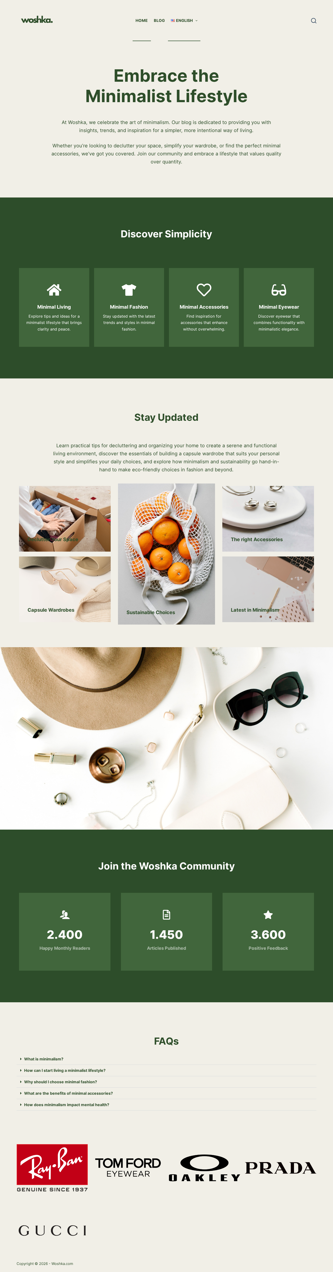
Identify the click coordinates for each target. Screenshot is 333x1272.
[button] (166, 1059)
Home (142, 20)
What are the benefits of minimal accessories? (68, 1093)
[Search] (313, 20)
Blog (159, 20)
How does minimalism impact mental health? (66, 1104)
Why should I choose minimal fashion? (60, 1081)
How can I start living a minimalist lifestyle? (65, 1070)
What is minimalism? (43, 1059)
